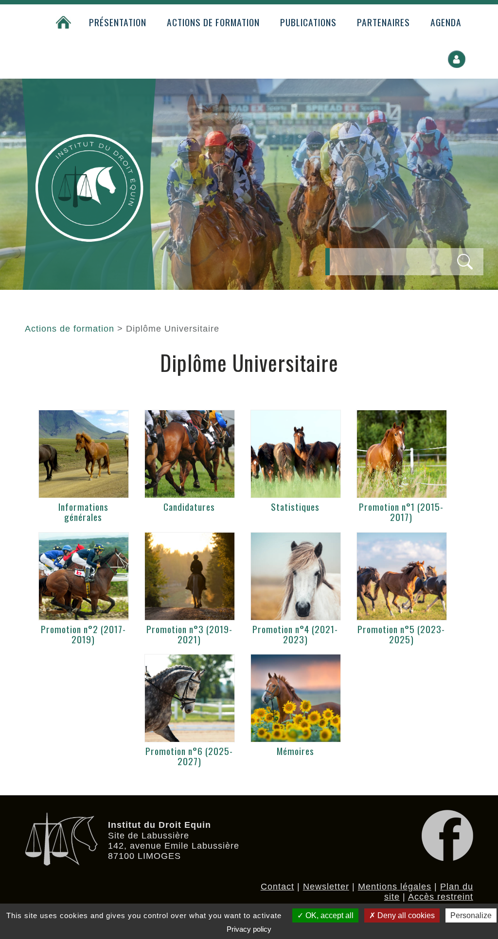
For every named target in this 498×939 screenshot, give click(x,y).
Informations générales (83, 512)
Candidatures (189, 507)
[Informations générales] (83, 454)
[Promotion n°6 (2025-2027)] (189, 698)
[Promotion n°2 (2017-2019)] (83, 576)
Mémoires (295, 751)
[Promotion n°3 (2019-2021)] (189, 576)
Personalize (471, 915)
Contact (277, 886)
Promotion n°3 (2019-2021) (189, 634)
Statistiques (295, 507)
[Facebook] (447, 858)
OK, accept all (328, 915)
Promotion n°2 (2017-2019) (83, 634)
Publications (308, 22)
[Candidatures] (189, 454)
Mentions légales (394, 886)
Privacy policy (249, 929)
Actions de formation (213, 22)
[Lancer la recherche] (465, 261)
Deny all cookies (405, 915)
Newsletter (326, 886)
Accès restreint (440, 897)
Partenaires (383, 22)
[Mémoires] (295, 698)
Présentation (117, 22)
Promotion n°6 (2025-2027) (189, 756)
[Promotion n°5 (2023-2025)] (401, 576)
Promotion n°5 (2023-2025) (401, 634)
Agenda (446, 22)
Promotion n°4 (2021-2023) (295, 634)
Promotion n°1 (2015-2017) (401, 512)
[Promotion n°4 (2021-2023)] (295, 576)
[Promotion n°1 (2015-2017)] (401, 454)
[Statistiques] (295, 454)
